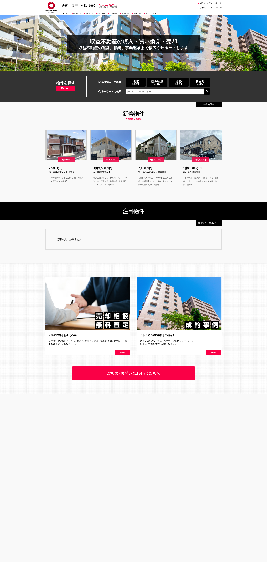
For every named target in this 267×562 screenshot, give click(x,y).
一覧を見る (208, 104)
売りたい (77, 13)
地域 (135, 82)
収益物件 (101, 13)
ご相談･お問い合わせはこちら (133, 373)
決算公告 (125, 13)
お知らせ (203, 8)
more (122, 352)
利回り (200, 82)
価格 (178, 82)
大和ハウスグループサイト (210, 3)
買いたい (89, 13)
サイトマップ (216, 8)
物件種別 (157, 82)
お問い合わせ (151, 13)
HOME (66, 13)
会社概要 (113, 13)
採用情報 (137, 13)
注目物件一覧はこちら (209, 223)
